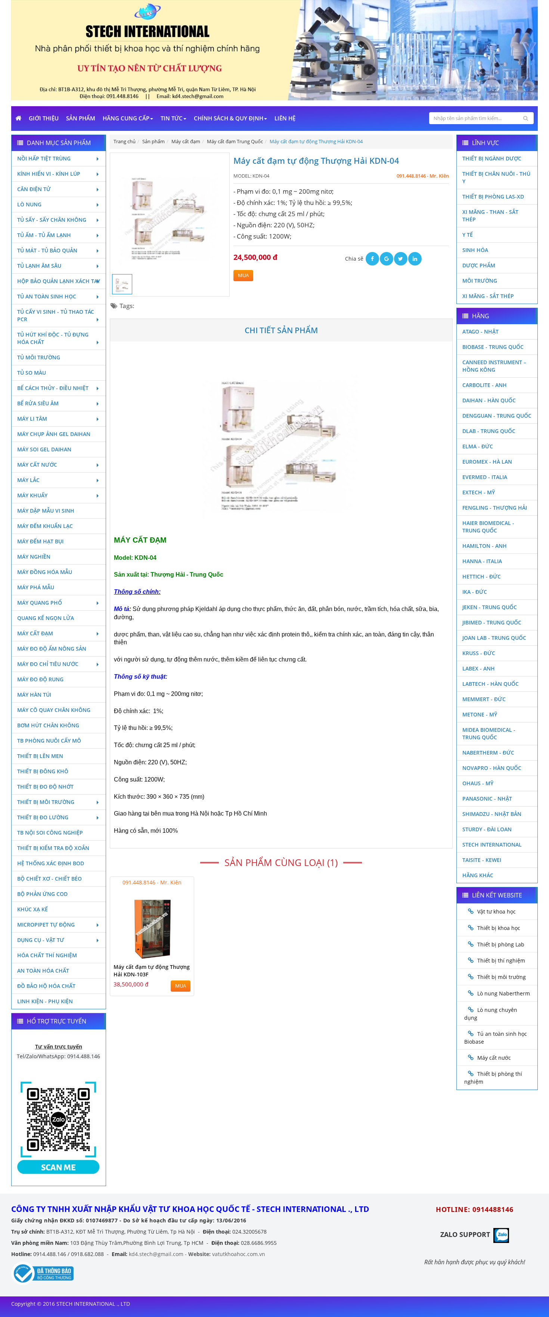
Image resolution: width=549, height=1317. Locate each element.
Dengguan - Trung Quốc (496, 415)
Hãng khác (477, 875)
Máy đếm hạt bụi (40, 541)
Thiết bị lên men (40, 755)
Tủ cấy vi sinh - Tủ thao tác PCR (55, 315)
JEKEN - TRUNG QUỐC (489, 607)
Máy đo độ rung (40, 679)
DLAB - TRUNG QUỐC (488, 431)
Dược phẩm (478, 265)
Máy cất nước (37, 464)
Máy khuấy (32, 495)
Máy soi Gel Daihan (44, 449)
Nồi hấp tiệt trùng (44, 158)
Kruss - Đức (478, 653)
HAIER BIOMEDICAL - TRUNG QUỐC (488, 526)
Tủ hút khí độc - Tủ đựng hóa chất (53, 338)
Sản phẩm (80, 118)
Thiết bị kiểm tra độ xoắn (53, 847)
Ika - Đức (474, 591)
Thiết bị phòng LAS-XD (493, 196)
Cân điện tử (34, 189)
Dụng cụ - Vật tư (40, 939)
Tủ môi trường (38, 357)
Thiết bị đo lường (42, 817)
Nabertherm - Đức (488, 752)
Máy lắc (28, 479)
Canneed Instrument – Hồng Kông (494, 366)
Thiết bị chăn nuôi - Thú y (496, 177)
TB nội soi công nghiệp (50, 832)
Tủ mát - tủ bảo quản (47, 250)
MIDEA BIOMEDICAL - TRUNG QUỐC (488, 733)
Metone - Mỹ (479, 714)
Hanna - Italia (482, 561)
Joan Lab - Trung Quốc (494, 637)
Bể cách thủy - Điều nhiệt (53, 388)
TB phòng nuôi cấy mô (49, 740)
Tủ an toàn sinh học (46, 296)
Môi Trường (479, 280)
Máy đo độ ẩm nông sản (51, 648)
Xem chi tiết (173, 954)
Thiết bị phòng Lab (500, 944)
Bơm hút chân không (48, 725)
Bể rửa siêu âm (38, 403)
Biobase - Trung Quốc (493, 346)
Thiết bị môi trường (45, 801)
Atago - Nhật (480, 331)
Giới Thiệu (44, 118)
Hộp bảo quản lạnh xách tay (58, 281)
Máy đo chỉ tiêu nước (47, 663)
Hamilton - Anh (484, 545)
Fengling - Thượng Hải (494, 507)
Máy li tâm (32, 418)
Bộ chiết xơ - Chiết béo (49, 878)
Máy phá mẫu (35, 587)
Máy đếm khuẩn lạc (45, 525)
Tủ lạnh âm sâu (39, 265)
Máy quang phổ (39, 602)
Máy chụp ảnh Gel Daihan (53, 434)
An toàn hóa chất (43, 970)
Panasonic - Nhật (487, 798)
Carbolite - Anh (484, 385)
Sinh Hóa (475, 250)
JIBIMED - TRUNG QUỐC (491, 622)
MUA (243, 275)
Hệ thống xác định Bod (50, 863)
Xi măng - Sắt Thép (488, 296)
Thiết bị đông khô (42, 771)
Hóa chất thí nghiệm (47, 955)
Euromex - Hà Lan (487, 461)
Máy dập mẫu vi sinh (45, 510)
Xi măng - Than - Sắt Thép (490, 215)
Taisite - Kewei (481, 859)
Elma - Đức (477, 446)
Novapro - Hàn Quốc (491, 767)
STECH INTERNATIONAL (492, 844)
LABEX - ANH (478, 668)
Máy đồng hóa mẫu (44, 571)
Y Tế (467, 234)
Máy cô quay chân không (53, 709)
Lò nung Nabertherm (503, 993)
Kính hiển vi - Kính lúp (48, 173)
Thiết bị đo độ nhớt (45, 786)
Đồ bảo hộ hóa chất (46, 985)
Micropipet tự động (46, 924)
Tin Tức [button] (172, 118)
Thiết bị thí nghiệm (501, 960)
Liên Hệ (284, 118)
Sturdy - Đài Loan (487, 829)
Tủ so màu (31, 372)
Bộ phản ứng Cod (42, 893)
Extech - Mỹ (478, 492)
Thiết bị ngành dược (491, 158)
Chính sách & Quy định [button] (228, 118)
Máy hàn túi (34, 694)
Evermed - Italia (484, 477)
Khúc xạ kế (32, 909)
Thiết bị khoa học (498, 927)
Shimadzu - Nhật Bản (491, 813)
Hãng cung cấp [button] (126, 118)
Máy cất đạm (35, 633)
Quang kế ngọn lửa (45, 617)
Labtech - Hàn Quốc (490, 683)
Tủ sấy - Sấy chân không (51, 219)
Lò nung (29, 204)
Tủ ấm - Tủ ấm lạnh (44, 235)
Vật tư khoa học (496, 911)
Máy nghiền (33, 556)
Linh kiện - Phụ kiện (45, 1001)
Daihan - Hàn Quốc (489, 400)
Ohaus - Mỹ (477, 783)
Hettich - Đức (481, 576)
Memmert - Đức (484, 699)
